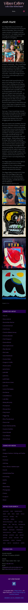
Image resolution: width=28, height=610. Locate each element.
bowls (17, 514)
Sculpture (5, 496)
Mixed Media (6, 486)
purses (10, 537)
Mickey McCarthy (7, 402)
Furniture (5, 460)
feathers (5, 524)
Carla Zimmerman (8, 326)
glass (4, 527)
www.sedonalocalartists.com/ (13, 569)
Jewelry (5, 480)
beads (4, 514)
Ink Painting (6, 476)
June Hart (5, 386)
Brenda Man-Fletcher (8, 322)
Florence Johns (7, 366)
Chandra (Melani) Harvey (9, 332)
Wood (4, 500)
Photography (6, 490)
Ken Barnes (6, 392)
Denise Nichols (7, 342)
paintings (5, 535)
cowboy (12, 519)
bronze (22, 514)
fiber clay (14, 524)
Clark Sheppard (7, 339)
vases (4, 543)
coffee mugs (6, 519)
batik (11, 511)
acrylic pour (6, 511)
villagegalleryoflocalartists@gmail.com (12, 567)
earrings (21, 521)
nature (14, 532)
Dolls (15, 521)
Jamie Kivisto (6, 369)
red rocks (16, 537)
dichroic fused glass (8, 521)
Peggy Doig (6, 416)
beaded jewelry (18, 511)
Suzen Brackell (7, 432)
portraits (5, 537)
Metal (4, 483)
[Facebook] (14, 583)
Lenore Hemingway (8, 389)
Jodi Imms (5, 376)
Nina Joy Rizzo (7, 409)
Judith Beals (6, 379)
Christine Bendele (8, 336)
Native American (7, 532)
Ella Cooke (6, 352)
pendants (11, 535)
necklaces (20, 532)
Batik (4, 450)
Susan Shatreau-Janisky (9, 426)
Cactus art (5, 516)
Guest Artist (10, 527)
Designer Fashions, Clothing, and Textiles (14, 453)
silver (21, 537)
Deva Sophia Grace (8, 345)
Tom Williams (6, 435)
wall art (9, 543)
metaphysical (19, 529)
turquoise (18, 540)
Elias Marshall (6, 349)
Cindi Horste (6, 329)
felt (9, 524)
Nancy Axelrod (7, 319)
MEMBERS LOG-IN (9, 598)
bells (9, 514)
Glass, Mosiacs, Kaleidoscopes (11, 466)
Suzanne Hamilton (8, 429)
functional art (22, 524)
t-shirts (13, 540)
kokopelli (5, 529)
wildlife (22, 543)
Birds (13, 514)
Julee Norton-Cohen (8, 382)
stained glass (6, 540)
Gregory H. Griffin (8, 362)
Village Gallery (18, 590)
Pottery (5, 493)
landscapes (12, 529)
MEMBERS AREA (19, 598)
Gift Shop (5, 463)
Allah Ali (5, 316)
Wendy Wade (6, 439)
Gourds (5, 470)
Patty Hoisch (6, 412)
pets (17, 535)
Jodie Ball (5, 372)
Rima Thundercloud (8, 419)
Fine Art (5, 456)
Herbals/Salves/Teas (8, 473)
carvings (12, 516)
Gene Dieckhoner (7, 356)
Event (8, 303)
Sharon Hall (6, 422)
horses (21, 527)
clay (16, 516)
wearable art (16, 543)
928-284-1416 (9, 563)
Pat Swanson (6, 405)
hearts (16, 527)
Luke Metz (5, 399)
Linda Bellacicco (7, 395)
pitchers (22, 535)
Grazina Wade (7, 359)
